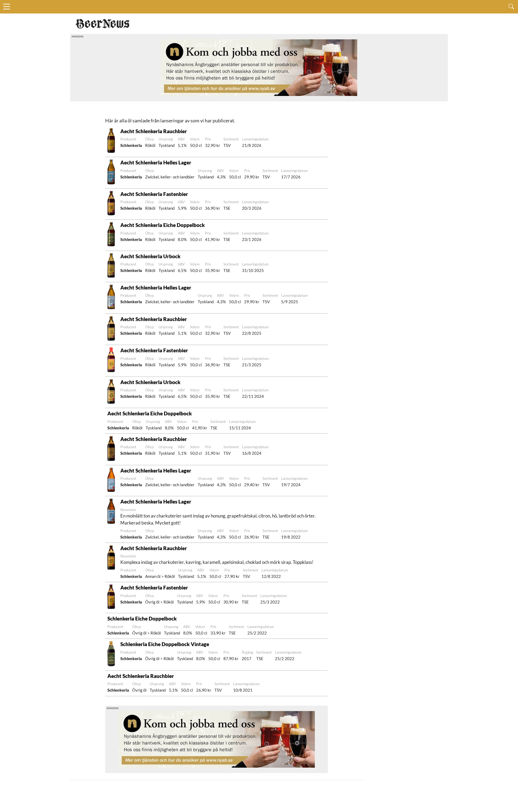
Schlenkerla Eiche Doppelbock (142, 618)
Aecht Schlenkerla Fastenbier (154, 194)
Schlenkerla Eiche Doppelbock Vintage (164, 644)
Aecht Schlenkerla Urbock (150, 256)
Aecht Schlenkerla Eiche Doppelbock (162, 225)
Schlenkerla (131, 145)
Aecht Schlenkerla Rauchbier (153, 131)
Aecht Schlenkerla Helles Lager (155, 162)
